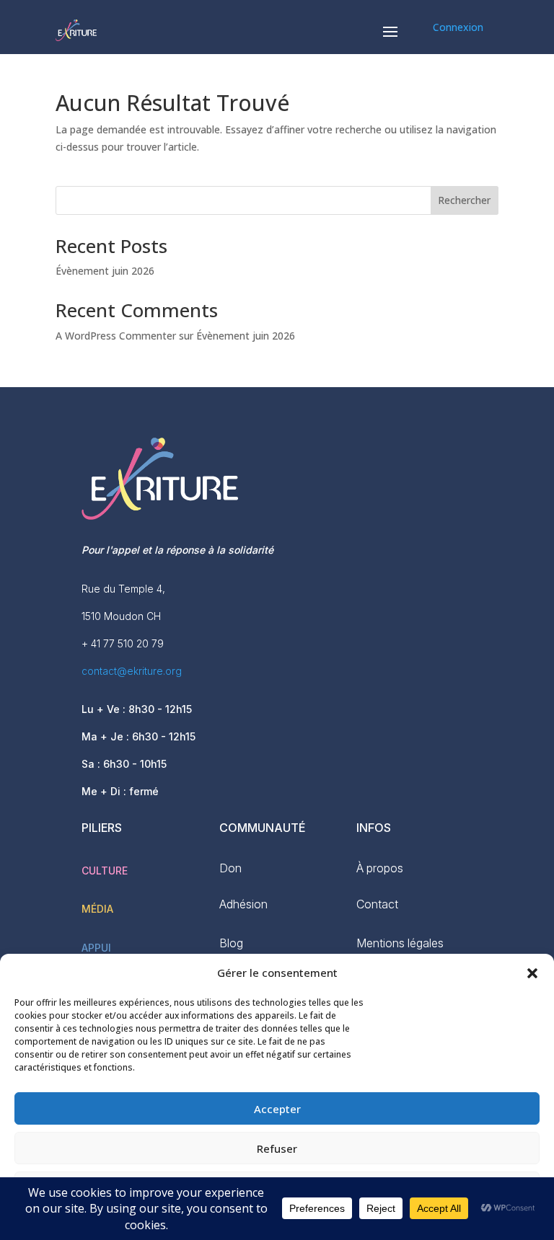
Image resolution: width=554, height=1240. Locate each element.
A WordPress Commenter (116, 335)
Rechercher (464, 200)
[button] (532, 973)
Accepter (277, 1109)
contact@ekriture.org (132, 671)
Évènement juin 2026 (105, 271)
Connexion (458, 27)
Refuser (277, 1148)
